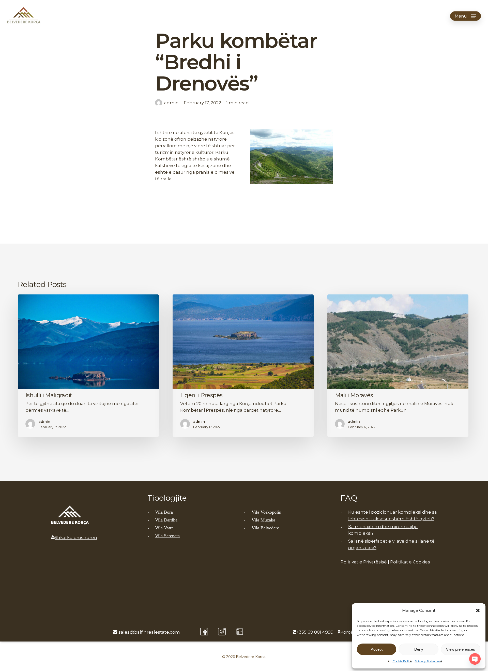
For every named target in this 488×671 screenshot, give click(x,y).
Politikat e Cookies (409, 561)
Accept (377, 649)
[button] (477, 610)
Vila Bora (164, 512)
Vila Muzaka (263, 520)
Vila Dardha (166, 520)
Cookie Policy (402, 661)
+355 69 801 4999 (315, 632)
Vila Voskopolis (266, 512)
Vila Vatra (164, 527)
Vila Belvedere (265, 527)
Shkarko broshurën (76, 537)
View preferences (460, 649)
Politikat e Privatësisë (364, 561)
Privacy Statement (428, 661)
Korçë (346, 632)
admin (171, 102)
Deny (418, 649)
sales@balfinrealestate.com (148, 632)
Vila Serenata (167, 535)
